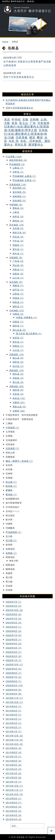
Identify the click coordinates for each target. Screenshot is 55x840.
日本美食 (22, 137)
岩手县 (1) (18, 289)
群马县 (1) (18, 249)
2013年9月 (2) (14, 748)
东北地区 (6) (16, 281)
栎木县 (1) (18, 253)
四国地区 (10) (16, 370)
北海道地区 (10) (17, 184)
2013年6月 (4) (14, 760)
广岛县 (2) (18, 260)
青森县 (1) (18, 285)
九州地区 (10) (16, 310)
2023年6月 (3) (14, 622)
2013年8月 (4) (14, 752)
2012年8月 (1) (14, 802)
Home (5, 41)
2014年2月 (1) (14, 727)
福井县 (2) (18, 361)
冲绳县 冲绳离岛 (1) (26, 317)
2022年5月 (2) (14, 643)
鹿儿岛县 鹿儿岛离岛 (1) (29, 333)
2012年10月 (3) (14, 794)
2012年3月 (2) (14, 819)
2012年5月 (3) (14, 810)
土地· (44, 119)
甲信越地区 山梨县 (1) (24, 175)
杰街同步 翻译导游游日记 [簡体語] (18, 1)
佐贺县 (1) (18, 337)
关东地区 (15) (16, 224)
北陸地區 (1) (12, 448)
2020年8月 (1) (14, 672)
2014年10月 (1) (14, 702)
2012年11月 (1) (14, 789)
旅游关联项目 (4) (18, 159)
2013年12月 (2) (14, 735)
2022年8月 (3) (14, 630)
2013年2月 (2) (14, 777)
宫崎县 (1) (18, 345)
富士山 (23, 123)
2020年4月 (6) (14, 689)
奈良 (15, 123)
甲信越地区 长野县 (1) (24, 180)
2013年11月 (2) (14, 739)
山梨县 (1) (18, 167)
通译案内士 (35, 144)
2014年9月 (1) (14, 706)
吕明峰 (34, 119)
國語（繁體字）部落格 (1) (19, 460)
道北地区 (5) (19, 191)
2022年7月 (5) (14, 635)
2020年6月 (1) (14, 681)
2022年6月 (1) (14, 639)
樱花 (40, 137)
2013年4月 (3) (14, 768)
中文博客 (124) (14, 156)
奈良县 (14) (19, 398)
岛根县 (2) (18, 273)
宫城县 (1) (18, 297)
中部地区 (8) (16, 204)
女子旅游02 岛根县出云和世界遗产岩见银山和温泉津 (27, 63)
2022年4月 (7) (14, 647)
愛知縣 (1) (11, 494)
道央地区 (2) (19, 200)
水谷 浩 (14, 141)
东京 (7, 119)
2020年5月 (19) (14, 685)
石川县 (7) (18, 366)
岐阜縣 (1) (11, 485)
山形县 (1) (18, 293)
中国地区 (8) (16, 257)
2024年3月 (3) (14, 605)
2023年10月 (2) (14, 609)
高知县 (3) (18, 377)
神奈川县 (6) (19, 232)
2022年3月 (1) (14, 651)
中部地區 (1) (12, 427)
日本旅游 (44, 123)
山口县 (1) (18, 277)
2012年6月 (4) (14, 806)
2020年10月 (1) (14, 664)
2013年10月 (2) (14, 743)
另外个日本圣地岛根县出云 (18, 77)
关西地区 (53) (16, 386)
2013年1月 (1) (14, 781)
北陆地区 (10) (16, 354)
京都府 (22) (19, 410)
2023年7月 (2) (14, 618)
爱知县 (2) (18, 207)
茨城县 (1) (18, 244)
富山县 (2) (18, 357)
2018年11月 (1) (14, 697)
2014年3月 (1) (14, 723)
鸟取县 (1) (18, 269)
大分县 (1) (18, 350)
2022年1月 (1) (14, 660)
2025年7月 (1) (14, 601)
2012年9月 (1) (14, 798)
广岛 (33, 123)
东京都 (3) (18, 228)
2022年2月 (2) (14, 656)
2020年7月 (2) (14, 676)
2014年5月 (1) (14, 714)
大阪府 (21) (19, 402)
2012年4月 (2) (14, 815)
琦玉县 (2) (18, 236)
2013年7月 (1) (14, 756)
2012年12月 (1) (14, 785)
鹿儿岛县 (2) (19, 329)
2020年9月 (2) (14, 668)
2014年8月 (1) (14, 710)
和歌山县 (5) (19, 406)
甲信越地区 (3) (17, 164)
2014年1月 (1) (14, 731)
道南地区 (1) (19, 196)
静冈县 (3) (18, 220)
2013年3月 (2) (14, 773)
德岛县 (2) (18, 373)
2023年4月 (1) (14, 626)
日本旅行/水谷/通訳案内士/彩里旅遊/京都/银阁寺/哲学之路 (26, 128)
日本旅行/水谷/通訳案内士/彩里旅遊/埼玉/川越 (26, 133)
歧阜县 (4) (18, 216)
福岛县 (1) (18, 306)
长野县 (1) (18, 171)
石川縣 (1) (11, 540)
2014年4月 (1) (14, 718)
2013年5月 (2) (14, 764)
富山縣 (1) (11, 481)
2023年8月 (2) (14, 614)
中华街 (16, 119)
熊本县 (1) (18, 341)
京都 (25, 119)
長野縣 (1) (11, 552)
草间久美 (21, 144)
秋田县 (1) (18, 302)
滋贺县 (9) (18, 389)
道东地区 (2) (19, 187)
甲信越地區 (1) (13, 532)
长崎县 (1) (18, 321)
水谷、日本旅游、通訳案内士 (27, 142)
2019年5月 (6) (14, 693)
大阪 (7, 123)
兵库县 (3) (18, 393)
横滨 (32, 137)
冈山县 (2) (18, 265)
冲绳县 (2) (18, 313)
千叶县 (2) (18, 240)
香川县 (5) (18, 382)
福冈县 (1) (18, 325)
